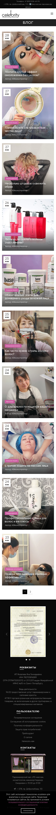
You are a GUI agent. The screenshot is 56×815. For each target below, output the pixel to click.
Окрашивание (11, 178)
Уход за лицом (11, 67)
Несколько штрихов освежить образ (25, 185)
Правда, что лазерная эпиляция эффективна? (26, 575)
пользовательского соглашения (22, 802)
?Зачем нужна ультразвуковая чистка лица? (25, 129)
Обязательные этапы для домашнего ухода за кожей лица (27, 296)
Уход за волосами (13, 234)
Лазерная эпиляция (13, 569)
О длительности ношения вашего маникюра (27, 408)
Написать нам (28, 741)
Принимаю (28, 811)
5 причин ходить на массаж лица (26, 465)
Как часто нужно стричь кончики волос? (26, 352)
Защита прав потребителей (28, 729)
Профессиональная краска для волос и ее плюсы (25, 520)
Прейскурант (28, 733)
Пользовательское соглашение (28, 718)
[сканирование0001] (28, 631)
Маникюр (9, 402)
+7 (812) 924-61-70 (32, 1)
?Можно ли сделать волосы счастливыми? (23, 241)
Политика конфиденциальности (28, 725)
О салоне (28, 737)
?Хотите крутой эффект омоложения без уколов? (22, 73)
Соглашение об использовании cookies (28, 722)
